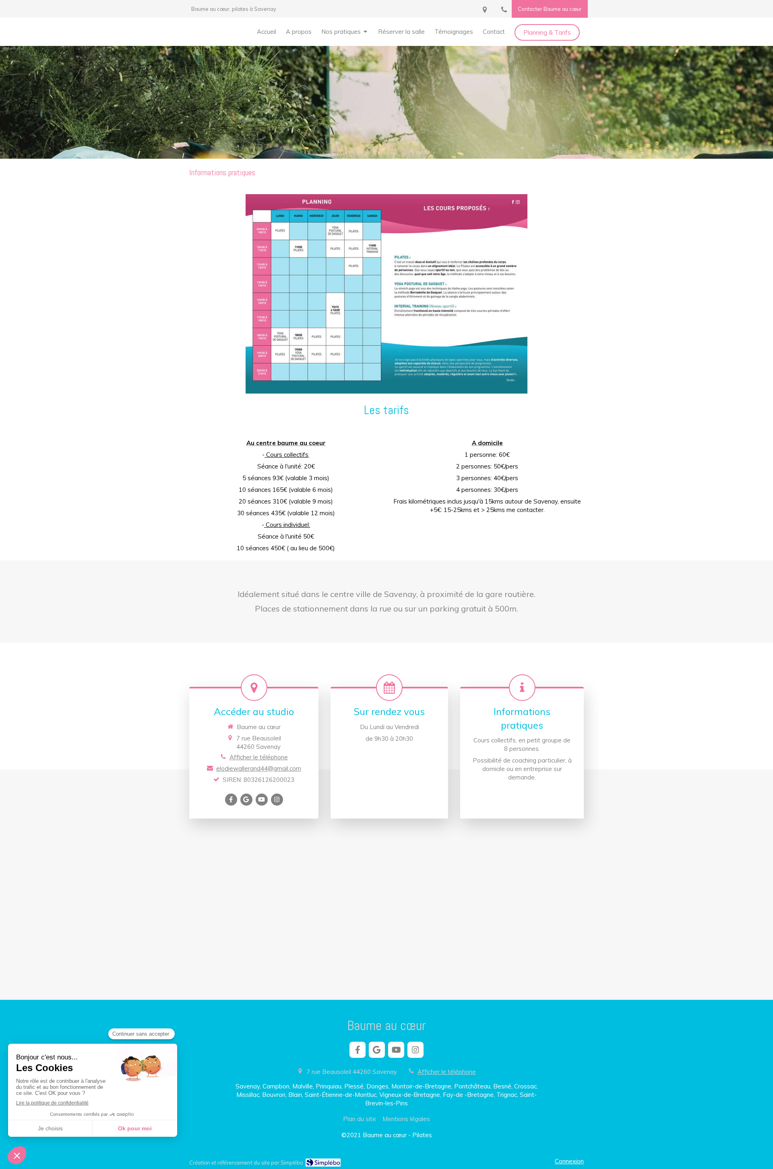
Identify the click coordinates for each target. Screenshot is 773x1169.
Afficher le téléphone (258, 757)
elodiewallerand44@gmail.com (258, 768)
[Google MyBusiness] (246, 800)
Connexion (569, 1161)
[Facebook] (231, 800)
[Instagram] (277, 800)
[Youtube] (262, 800)
